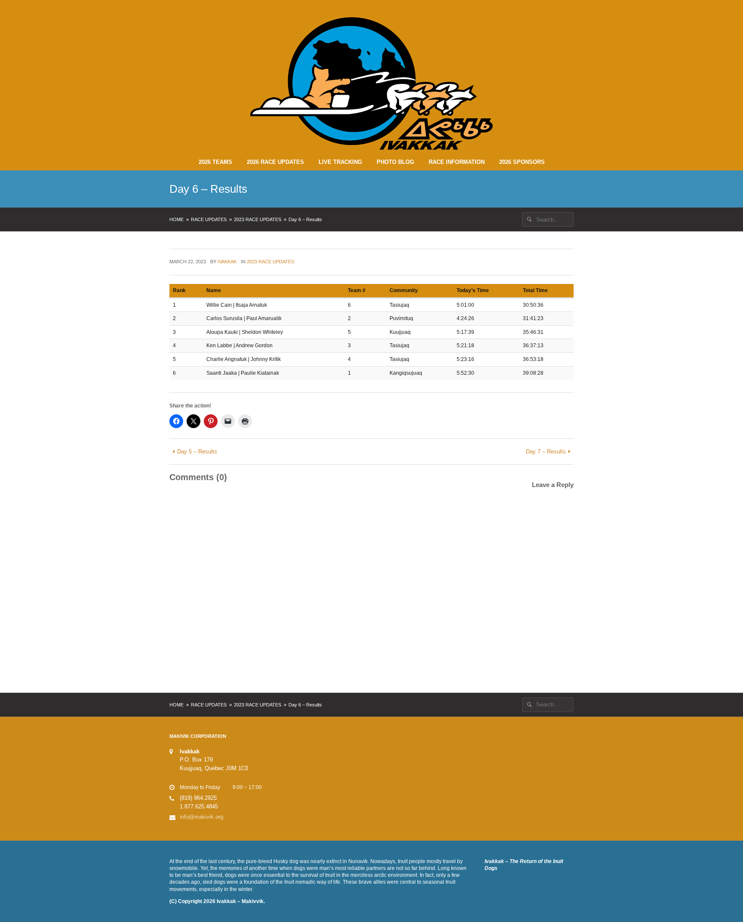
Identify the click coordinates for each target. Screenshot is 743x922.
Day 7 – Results (546, 451)
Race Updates (209, 219)
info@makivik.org (201, 817)
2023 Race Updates (257, 219)
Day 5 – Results (197, 451)
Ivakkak (227, 261)
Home (176, 219)
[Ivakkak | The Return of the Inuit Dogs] (371, 83)
